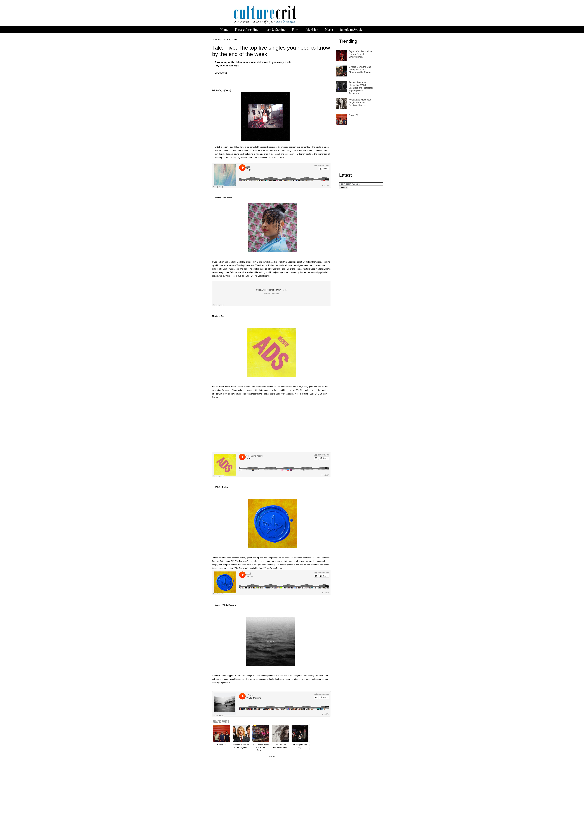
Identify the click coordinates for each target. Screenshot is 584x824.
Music (329, 29)
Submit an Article (350, 29)
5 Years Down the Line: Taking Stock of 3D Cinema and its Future (360, 70)
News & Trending (246, 29)
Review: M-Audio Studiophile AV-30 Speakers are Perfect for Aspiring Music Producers (361, 88)
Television (311, 29)
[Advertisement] (271, 423)
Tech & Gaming (275, 29)
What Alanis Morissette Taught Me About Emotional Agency (360, 102)
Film (295, 29)
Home (224, 29)
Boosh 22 (353, 115)
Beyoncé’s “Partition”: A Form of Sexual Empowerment (360, 54)
